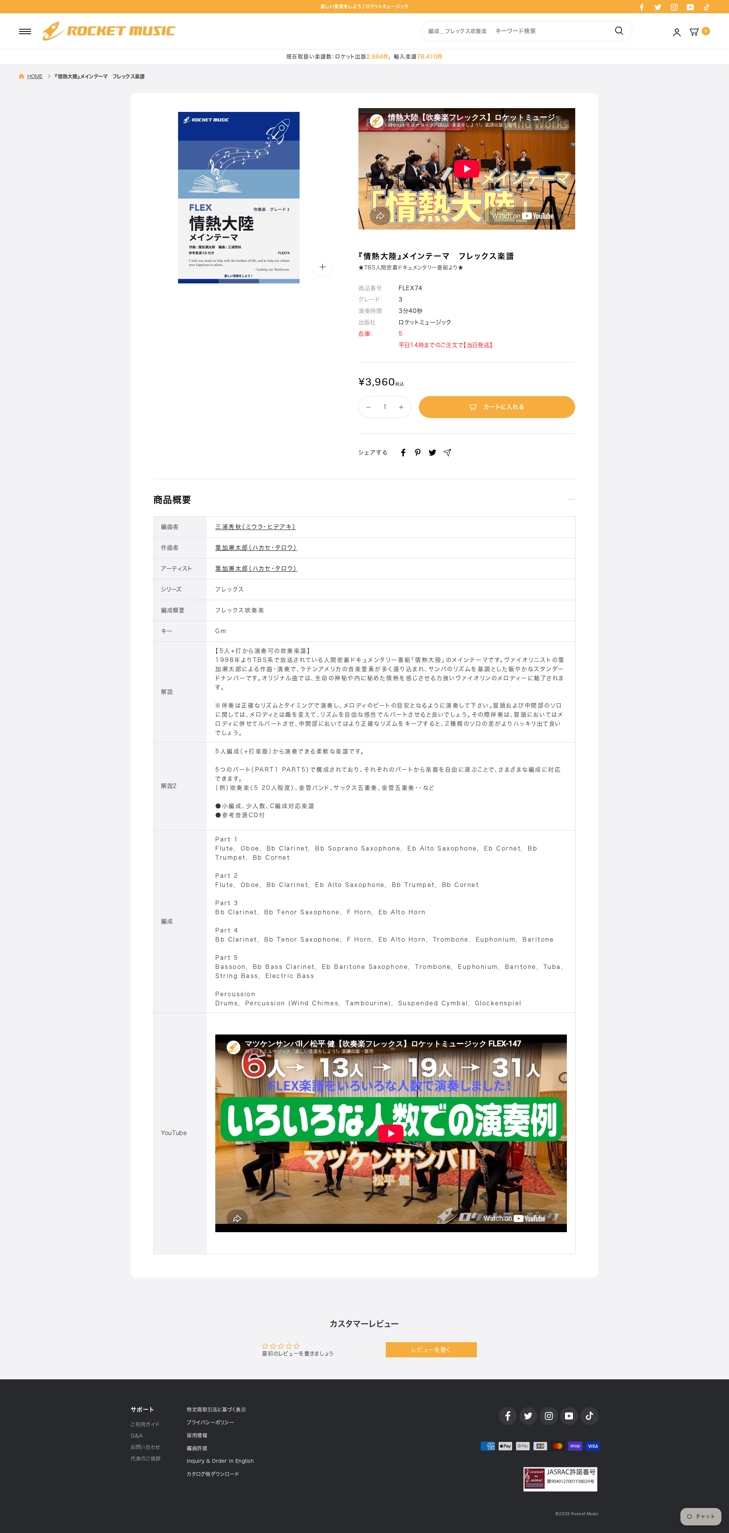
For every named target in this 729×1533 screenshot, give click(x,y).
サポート (142, 1409)
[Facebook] (641, 6)
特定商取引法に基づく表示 (216, 1409)
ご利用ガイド (145, 1424)
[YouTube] (690, 6)
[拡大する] (322, 266)
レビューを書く (431, 1350)
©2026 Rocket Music (576, 1514)
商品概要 (172, 499)
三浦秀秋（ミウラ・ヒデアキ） (255, 527)
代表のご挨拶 (146, 1458)
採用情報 (197, 1435)
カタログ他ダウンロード (213, 1474)
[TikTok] (706, 6)
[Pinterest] (417, 452)
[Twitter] (658, 6)
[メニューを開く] (25, 31)
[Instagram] (674, 6)
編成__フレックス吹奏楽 (457, 31)
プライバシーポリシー (210, 1422)
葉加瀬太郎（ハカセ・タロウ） (256, 547)
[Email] (447, 452)
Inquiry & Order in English (220, 1461)
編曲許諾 (197, 1448)
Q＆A (137, 1435)
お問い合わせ (145, 1447)
